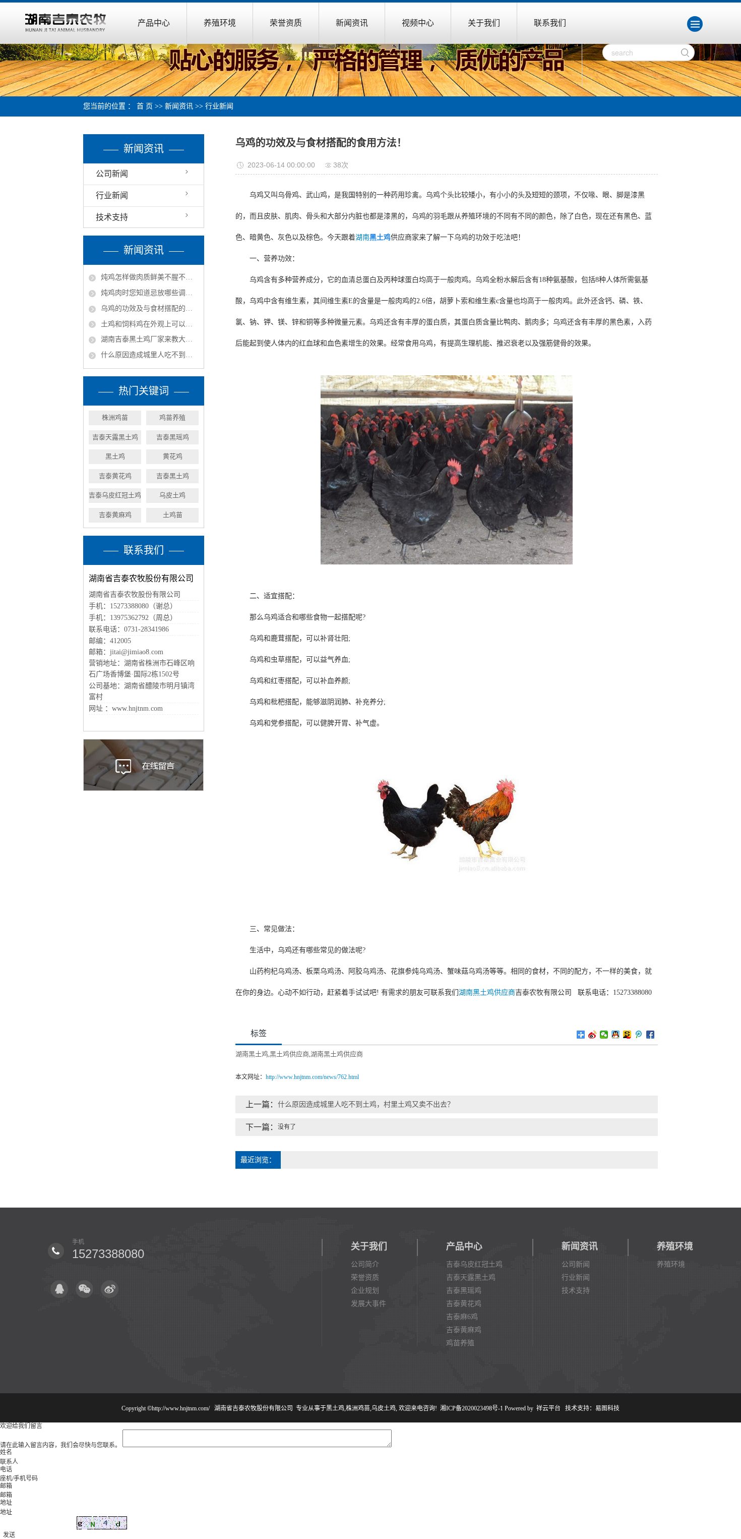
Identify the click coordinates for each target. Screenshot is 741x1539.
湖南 (362, 237)
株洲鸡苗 (115, 417)
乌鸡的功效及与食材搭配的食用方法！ (150, 308)
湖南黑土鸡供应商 (487, 992)
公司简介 (365, 1264)
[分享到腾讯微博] (639, 1035)
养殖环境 (220, 23)
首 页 (145, 106)
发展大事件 (368, 1303)
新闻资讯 (352, 23)
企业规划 (365, 1290)
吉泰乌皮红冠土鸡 (115, 495)
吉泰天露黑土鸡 (115, 437)
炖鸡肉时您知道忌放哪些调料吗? (150, 293)
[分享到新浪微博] (592, 1035)
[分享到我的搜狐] (627, 1035)
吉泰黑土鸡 (172, 476)
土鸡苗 (172, 515)
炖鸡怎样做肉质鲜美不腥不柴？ (150, 277)
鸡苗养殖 (172, 417)
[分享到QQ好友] (615, 1035)
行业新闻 (219, 106)
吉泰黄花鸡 (115, 476)
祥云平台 (548, 1408)
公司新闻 (112, 173)
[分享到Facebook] (650, 1035)
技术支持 (112, 217)
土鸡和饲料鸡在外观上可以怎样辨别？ (150, 324)
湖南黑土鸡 (251, 1054)
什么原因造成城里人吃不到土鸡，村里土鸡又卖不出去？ (150, 355)
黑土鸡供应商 (289, 1054)
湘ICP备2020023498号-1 (471, 1408)
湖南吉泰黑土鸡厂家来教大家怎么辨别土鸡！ (150, 339)
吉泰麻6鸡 (462, 1317)
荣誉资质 (286, 23)
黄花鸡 (172, 456)
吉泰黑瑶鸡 (172, 437)
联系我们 (550, 23)
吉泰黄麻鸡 (115, 515)
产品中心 (154, 23)
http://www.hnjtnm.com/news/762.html (312, 1076)
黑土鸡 (115, 456)
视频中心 (418, 23)
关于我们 (484, 23)
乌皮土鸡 (172, 495)
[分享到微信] (604, 1035)
